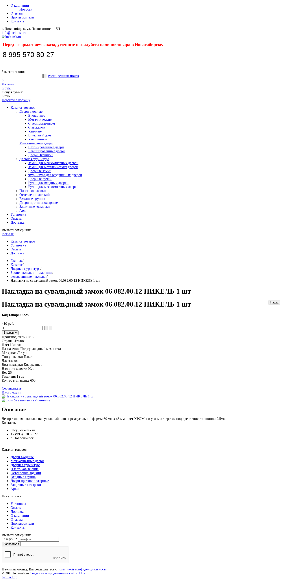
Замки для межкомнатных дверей (53, 163)
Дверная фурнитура (34, 159)
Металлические (40, 119)
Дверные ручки (40, 179)
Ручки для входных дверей (48, 183)
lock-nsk (8, 234)
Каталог (17, 265)
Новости (25, 9)
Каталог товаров (23, 107)
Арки (23, 210)
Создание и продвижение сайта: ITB (57, 573)
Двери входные (31, 111)
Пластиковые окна (33, 191)
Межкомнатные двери (36, 143)
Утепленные (37, 139)
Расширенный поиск (63, 76)
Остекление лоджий (34, 195)
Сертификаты (12, 388)
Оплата (16, 218)
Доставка (17, 222)
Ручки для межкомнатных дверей (53, 187)
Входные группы (32, 198)
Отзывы (17, 13)
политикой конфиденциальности (82, 569)
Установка (18, 214)
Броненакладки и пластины (31, 272)
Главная (16, 261)
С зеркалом (36, 127)
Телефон (9, 539)
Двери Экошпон (40, 155)
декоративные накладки (29, 276)
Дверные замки (39, 171)
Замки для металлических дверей (53, 167)
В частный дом (39, 135)
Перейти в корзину (16, 100)
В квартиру (36, 115)
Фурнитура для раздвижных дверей (55, 175)
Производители (22, 17)
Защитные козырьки (34, 206)
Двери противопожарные (38, 202)
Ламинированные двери (46, 151)
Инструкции (11, 392)
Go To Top (9, 577)
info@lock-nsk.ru (14, 33)
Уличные (35, 131)
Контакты (18, 21)
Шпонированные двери (46, 147)
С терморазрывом (41, 123)
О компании (20, 5)
